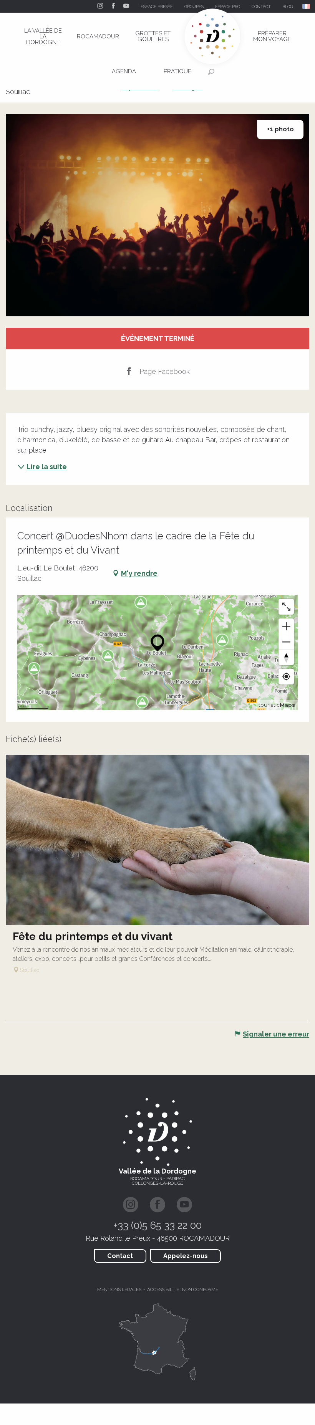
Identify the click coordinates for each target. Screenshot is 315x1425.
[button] (306, 6)
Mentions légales (119, 1289)
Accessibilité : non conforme (182, 1289)
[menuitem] (43, 36)
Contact (120, 1256)
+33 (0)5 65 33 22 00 (158, 1225)
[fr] (306, 6)
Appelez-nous (185, 1256)
